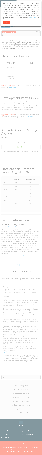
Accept (6, 22)
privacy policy (33, 17)
